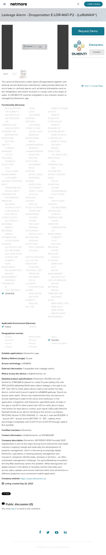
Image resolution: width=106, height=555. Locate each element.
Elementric (96, 45)
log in (13, 508)
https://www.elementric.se (33, 478)
